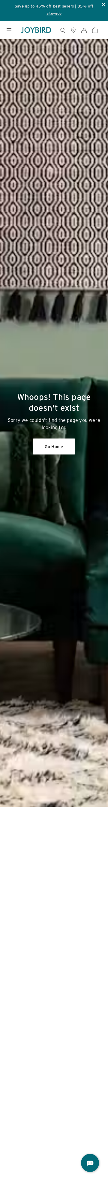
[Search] (62, 30)
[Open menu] (9, 30)
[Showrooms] (73, 30)
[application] (90, 1163)
